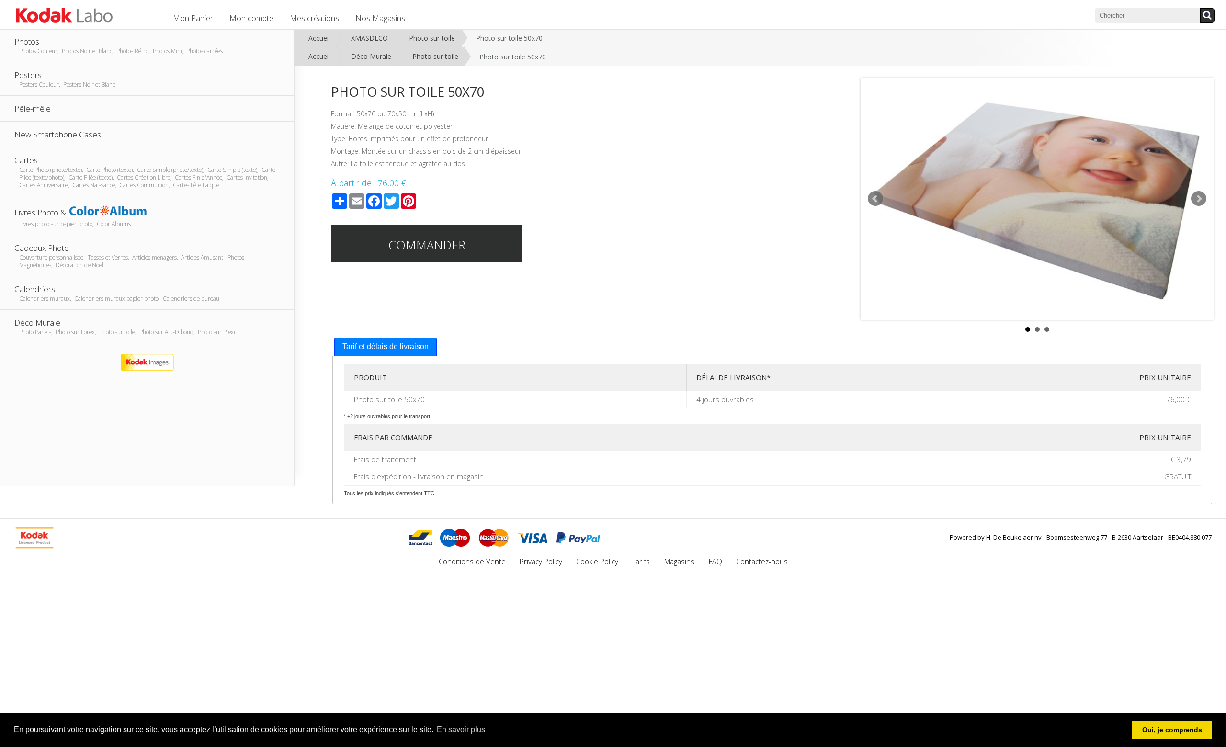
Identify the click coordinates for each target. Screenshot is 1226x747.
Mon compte (251, 18)
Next (1198, 198)
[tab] (385, 347)
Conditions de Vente (472, 561)
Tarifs (642, 561)
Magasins (680, 561)
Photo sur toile (432, 38)
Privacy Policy (541, 561)
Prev (875, 198)
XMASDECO (369, 38)
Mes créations (314, 18)
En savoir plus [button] (461, 729)
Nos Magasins (380, 18)
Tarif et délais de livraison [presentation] (385, 346)
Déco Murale (371, 56)
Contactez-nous (762, 561)
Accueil (319, 38)
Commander (426, 245)
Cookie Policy (597, 561)
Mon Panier (193, 18)
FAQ (715, 561)
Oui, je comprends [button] (1172, 730)
